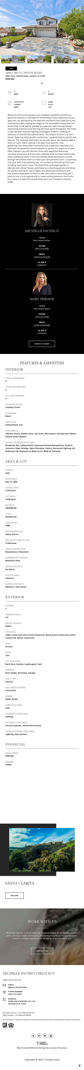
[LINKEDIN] (45, 1036)
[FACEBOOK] (33, 1036)
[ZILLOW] (51, 1036)
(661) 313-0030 (42, 248)
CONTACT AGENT (42, 344)
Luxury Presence (58, 1047)
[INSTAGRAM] (39, 1036)
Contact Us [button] (42, 951)
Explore (14, 895)
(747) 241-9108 (42, 317)
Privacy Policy (52, 1059)
